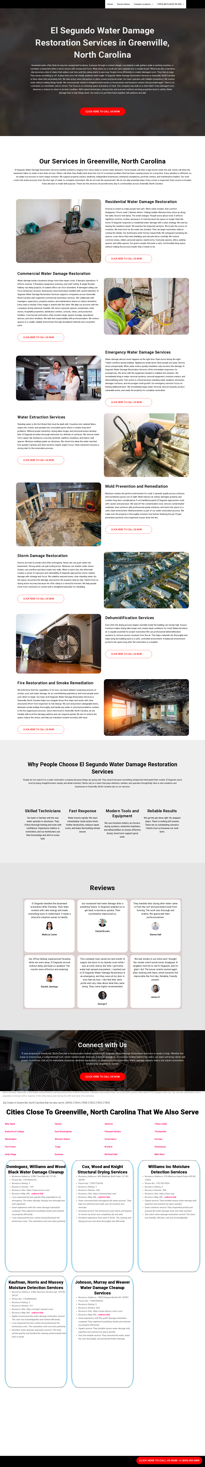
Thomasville (160, 1131)
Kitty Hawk (10, 1124)
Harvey (58, 1124)
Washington (11, 1139)
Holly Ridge (10, 1154)
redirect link (37, 1193)
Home (110, 4)
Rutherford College (14, 1131)
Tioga (57, 1146)
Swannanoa (160, 1146)
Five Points (10, 1146)
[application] (152, 4)
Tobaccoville (161, 1124)
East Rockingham (63, 1131)
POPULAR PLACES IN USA (169, 4)
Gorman (158, 1139)
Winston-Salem (62, 1139)
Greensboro (110, 1139)
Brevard (108, 1146)
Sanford (109, 1124)
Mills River (160, 1154)
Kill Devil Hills (111, 1154)
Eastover (59, 1154)
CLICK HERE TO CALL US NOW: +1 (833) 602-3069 (169, 1460)
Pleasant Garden (113, 1131)
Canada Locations (142, 4)
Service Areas (123, 4)
